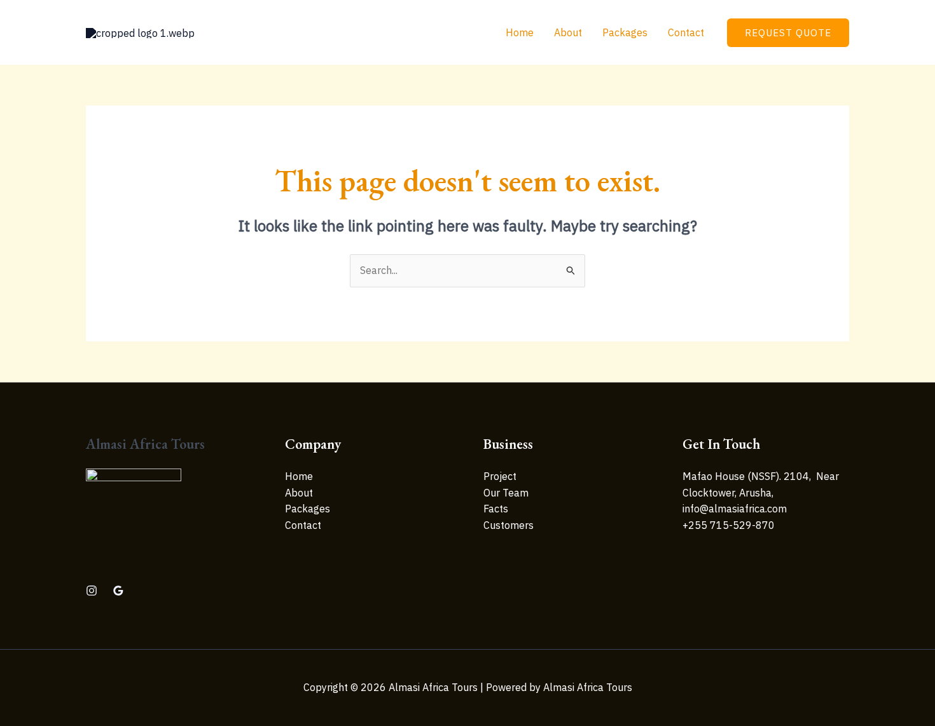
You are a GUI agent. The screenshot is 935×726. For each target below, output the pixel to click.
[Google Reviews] (118, 590)
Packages (625, 32)
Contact (686, 32)
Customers (508, 525)
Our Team (506, 492)
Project (499, 476)
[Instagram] (91, 590)
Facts (495, 508)
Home (520, 32)
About (568, 32)
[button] (788, 32)
